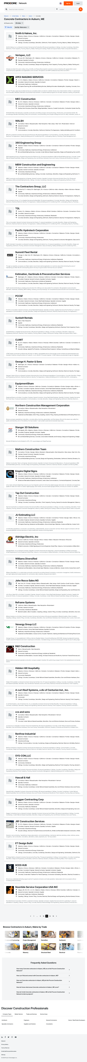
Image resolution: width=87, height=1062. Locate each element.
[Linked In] (2, 1037)
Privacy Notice (4, 1044)
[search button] (81, 9)
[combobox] (68, 9)
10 (43, 916)
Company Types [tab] (7, 1014)
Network (23, 3)
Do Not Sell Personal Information (8, 1051)
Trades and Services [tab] (31, 1014)
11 (46, 916)
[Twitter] (8, 1037)
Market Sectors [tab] (19, 1014)
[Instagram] (12, 1037)
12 (50, 916)
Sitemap (3, 1054)
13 (53, 916)
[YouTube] (15, 1037)
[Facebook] (5, 1037)
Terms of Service (5, 1047)
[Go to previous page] (30, 916)
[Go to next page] (56, 916)
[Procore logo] (10, 3)
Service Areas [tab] (43, 1014)
